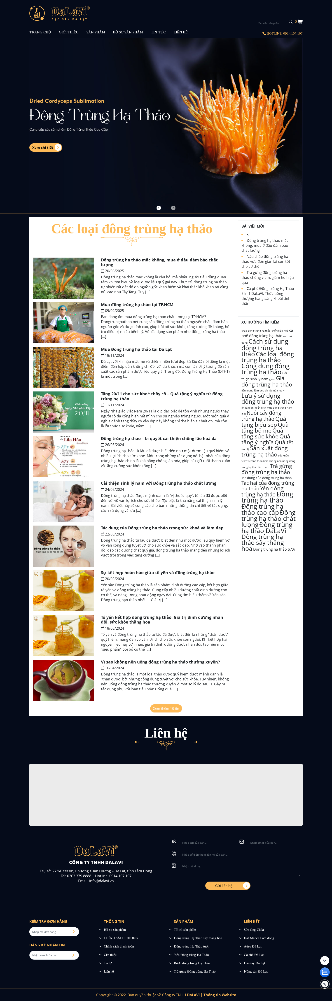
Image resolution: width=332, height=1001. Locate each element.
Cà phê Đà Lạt (254, 955)
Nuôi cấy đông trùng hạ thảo (261, 415)
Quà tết (284, 442)
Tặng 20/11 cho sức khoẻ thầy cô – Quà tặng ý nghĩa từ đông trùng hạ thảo (161, 396)
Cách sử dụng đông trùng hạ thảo (264, 347)
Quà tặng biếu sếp (263, 421)
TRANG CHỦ (40, 32)
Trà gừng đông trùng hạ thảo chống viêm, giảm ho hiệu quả (267, 277)
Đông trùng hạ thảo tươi (274, 549)
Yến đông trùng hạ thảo (262, 491)
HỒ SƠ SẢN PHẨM (128, 32)
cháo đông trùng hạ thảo (256, 330)
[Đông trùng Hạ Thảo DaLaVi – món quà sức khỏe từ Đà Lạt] (59, 12)
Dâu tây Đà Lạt (254, 963)
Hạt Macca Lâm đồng (259, 938)
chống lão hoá (279, 330)
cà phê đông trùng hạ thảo (267, 333)
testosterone (248, 461)
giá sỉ (272, 379)
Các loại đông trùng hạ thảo (267, 357)
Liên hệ (109, 971)
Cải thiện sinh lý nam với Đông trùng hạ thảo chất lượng (158, 483)
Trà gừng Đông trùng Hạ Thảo (195, 971)
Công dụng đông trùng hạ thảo (265, 368)
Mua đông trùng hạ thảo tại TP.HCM (137, 304)
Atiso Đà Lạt (253, 946)
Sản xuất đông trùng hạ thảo (264, 451)
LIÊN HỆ (181, 32)
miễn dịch (260, 407)
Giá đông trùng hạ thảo (266, 381)
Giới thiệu (110, 955)
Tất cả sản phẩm (185, 929)
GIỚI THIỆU (69, 32)
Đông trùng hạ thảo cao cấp (262, 509)
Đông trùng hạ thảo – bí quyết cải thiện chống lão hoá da (159, 438)
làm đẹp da (261, 390)
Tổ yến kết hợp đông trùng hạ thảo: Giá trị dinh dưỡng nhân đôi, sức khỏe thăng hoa (162, 620)
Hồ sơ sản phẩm (115, 929)
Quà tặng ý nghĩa (265, 439)
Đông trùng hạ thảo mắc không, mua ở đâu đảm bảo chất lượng (159, 262)
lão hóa (273, 390)
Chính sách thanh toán (119, 946)
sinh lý (245, 449)
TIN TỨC (158, 32)
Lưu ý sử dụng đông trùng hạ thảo (267, 398)
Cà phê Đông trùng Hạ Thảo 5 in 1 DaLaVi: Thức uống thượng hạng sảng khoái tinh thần (267, 296)
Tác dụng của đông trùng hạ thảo (266, 478)
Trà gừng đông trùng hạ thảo (266, 469)
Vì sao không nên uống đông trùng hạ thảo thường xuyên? (160, 662)
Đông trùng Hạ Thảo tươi (191, 946)
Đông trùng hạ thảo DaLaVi (266, 527)
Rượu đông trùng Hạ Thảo (192, 963)
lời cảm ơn (247, 407)
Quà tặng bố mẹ (265, 427)
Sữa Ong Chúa (254, 929)
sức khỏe (283, 455)
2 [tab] (173, 208)
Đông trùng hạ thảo (267, 497)
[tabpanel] (166, 126)
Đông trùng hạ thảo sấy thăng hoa (262, 542)
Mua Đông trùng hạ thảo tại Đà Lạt (136, 349)
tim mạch (263, 467)
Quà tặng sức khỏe (262, 433)
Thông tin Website (219, 994)
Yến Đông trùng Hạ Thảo (191, 955)
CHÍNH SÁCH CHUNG (121, 938)
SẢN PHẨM (96, 32)
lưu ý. (282, 390)
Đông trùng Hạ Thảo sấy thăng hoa (198, 938)
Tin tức (108, 963)
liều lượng (247, 390)
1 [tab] (158, 208)
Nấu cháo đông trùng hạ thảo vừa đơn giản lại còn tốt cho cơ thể (265, 261)
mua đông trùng (276, 407)
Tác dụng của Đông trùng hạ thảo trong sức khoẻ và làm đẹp (162, 528)
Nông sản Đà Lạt (256, 971)
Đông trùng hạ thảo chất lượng (268, 518)
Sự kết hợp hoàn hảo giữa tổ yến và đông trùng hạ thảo (158, 572)
